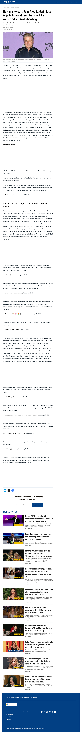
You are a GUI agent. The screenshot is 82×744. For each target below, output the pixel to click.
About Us (8, 711)
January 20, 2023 (30, 433)
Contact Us (25, 711)
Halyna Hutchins (19, 70)
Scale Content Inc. (33, 697)
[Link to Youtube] (50, 712)
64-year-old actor (11, 112)
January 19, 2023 (24, 195)
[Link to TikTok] (52, 712)
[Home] (9, 2)
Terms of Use (8, 721)
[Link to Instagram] (44, 712)
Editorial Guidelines (10, 714)
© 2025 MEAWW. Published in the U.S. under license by (18, 697)
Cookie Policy (8, 719)
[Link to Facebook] (42, 712)
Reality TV (58, 2)
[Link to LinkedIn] (55, 712)
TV (64, 2)
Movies (70, 2)
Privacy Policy (9, 716)
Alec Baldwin (24, 65)
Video (75, 2)
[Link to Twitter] (47, 712)
